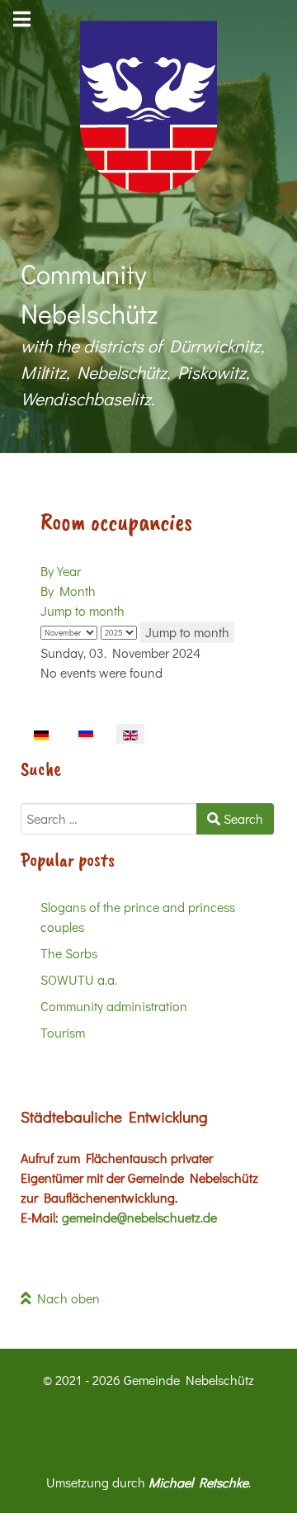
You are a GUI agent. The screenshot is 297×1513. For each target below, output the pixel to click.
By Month (68, 590)
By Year (60, 570)
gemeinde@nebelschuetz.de (139, 1217)
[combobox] (109, 819)
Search (241, 818)
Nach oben (65, 1298)
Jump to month (82, 610)
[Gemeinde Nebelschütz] (148, 107)
